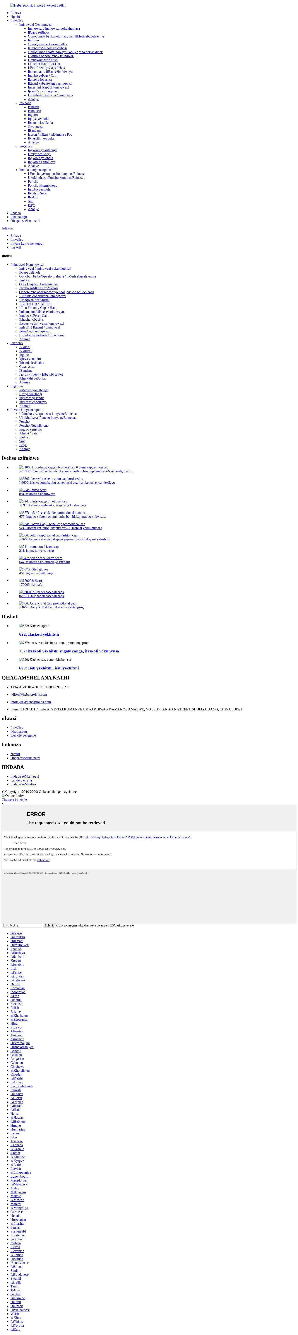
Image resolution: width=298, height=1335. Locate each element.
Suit (30, 201)
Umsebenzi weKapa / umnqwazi (50, 95)
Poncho (33, 181)
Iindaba (15, 213)
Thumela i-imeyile (14, 799)
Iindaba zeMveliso (23, 784)
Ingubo (33, 115)
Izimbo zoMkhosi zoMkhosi (47, 48)
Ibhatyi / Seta (37, 193)
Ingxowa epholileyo (41, 162)
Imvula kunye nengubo (35, 170)
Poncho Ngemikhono (42, 185)
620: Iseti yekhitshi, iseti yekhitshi (49, 668)
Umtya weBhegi (39, 154)
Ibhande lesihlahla (40, 122)
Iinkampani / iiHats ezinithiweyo (50, 71)
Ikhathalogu (18, 217)
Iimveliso (16, 20)
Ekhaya (15, 13)
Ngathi (15, 17)
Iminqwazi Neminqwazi (35, 24)
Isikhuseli (34, 111)
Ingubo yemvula (39, 189)
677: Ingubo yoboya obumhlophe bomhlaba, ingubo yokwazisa (62, 516)
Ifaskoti (33, 197)
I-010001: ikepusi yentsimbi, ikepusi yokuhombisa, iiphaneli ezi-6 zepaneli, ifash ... (76, 471)
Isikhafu (33, 107)
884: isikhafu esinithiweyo (37, 494)
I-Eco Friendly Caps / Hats (46, 68)
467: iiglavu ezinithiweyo (36, 573)
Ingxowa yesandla (40, 158)
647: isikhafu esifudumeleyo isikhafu (44, 562)
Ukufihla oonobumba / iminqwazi (51, 56)
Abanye (33, 99)
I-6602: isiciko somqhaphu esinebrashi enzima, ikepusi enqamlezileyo (67, 482)
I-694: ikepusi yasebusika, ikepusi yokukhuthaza (52, 505)
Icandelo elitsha (21, 780)
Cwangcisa (35, 126)
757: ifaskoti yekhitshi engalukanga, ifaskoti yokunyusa (69, 651)
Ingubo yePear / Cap (42, 75)
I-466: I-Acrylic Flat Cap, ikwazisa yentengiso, (51, 607)
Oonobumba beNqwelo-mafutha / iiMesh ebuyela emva (66, 36)
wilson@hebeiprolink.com (28, 694)
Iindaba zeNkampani (24, 776)
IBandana (34, 130)
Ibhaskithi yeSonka (41, 138)
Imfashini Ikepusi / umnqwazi (48, 87)
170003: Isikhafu (31, 584)
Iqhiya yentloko (39, 119)
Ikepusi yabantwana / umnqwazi (50, 83)
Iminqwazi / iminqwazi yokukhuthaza (54, 28)
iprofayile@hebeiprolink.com (30, 702)
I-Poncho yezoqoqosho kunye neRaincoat (57, 173)
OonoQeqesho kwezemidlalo (48, 44)
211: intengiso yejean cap (36, 550)
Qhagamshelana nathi (25, 221)
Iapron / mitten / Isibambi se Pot (50, 134)
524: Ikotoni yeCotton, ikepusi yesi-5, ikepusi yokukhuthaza (60, 528)
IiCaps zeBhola (38, 32)
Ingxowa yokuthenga (42, 150)
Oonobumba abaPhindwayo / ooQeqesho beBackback (65, 52)
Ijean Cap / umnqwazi (43, 91)
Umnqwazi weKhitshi (43, 60)
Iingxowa (25, 146)
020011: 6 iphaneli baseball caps (41, 596)
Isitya (31, 205)
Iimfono (33, 40)
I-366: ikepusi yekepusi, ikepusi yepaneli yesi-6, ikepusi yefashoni (64, 539)
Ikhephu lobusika (40, 79)
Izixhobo (25, 103)
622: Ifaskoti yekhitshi (39, 634)
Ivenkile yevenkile (23, 735)
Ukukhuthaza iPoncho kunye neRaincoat (56, 177)
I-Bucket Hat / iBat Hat (44, 64)
